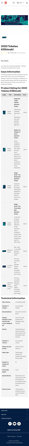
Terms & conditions (14, 441)
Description (4, 60)
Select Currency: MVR (14, 430)
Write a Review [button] (21, 53)
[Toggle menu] (2, 3)
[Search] (14, 3)
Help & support (11, 436)
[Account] (27, 3)
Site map (19, 436)
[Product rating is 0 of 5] (4, 53)
